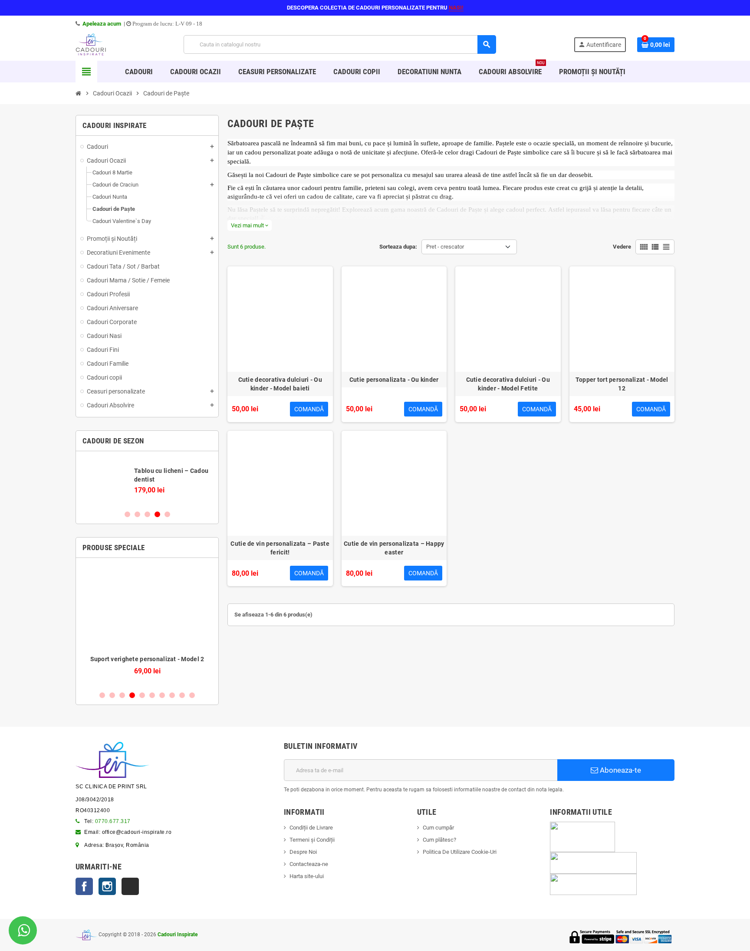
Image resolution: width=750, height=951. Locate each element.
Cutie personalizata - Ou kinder (394, 379)
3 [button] (147, 514)
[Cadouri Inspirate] (91, 44)
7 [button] (162, 695)
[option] (147, 480)
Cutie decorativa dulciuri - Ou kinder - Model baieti (280, 384)
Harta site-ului (306, 876)
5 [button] (167, 514)
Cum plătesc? (439, 839)
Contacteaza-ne (308, 864)
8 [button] (172, 695)
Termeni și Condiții (312, 839)
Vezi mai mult (250, 225)
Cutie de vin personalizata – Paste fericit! (279, 548)
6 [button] (152, 695)
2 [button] (137, 514)
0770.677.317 (113, 821)
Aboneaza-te (619, 770)
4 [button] (157, 514)
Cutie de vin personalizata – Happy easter (394, 548)
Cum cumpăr (438, 827)
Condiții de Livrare (311, 827)
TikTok (130, 886)
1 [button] (127, 514)
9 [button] (182, 695)
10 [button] (192, 695)
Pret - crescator (445, 246)
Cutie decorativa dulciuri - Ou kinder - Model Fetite (508, 384)
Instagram (107, 886)
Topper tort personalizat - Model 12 (622, 384)
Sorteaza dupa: (398, 246)
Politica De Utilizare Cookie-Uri (460, 852)
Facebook (84, 886)
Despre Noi (303, 852)
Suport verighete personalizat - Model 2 (147, 659)
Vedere (622, 246)
